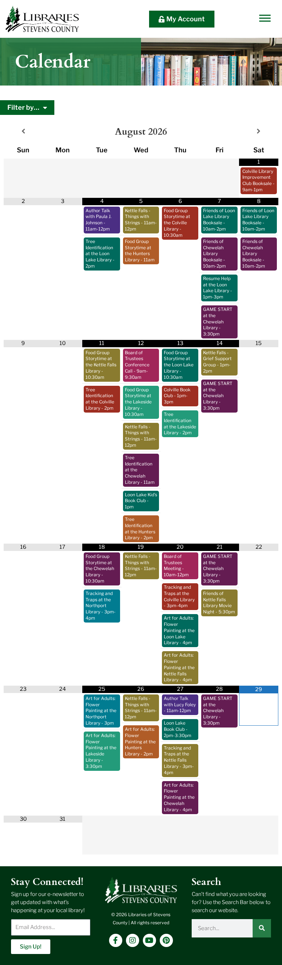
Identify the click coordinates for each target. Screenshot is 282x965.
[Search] (262, 928)
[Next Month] (259, 132)
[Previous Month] (23, 132)
